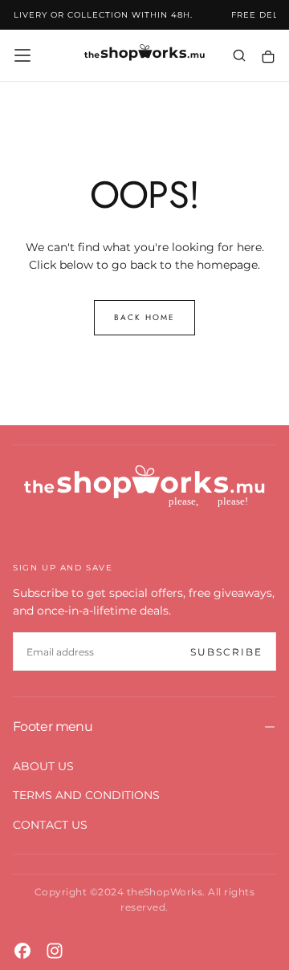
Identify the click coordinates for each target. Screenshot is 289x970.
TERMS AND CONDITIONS (86, 795)
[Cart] (268, 56)
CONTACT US (50, 825)
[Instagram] (54, 950)
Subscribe (226, 652)
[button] (22, 55)
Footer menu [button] (52, 726)
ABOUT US (43, 766)
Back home (144, 317)
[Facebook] (22, 950)
